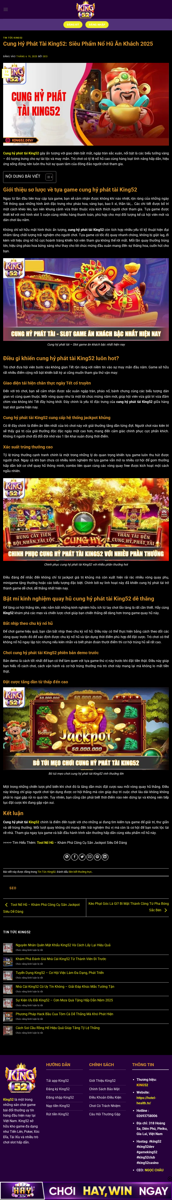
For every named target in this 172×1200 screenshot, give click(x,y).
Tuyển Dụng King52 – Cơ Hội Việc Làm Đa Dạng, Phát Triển (60, 973)
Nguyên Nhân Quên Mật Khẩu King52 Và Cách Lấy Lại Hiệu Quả (63, 945)
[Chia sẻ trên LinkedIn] (105, 857)
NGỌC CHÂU (154, 1170)
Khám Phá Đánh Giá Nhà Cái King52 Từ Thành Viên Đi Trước (61, 959)
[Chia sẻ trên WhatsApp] (67, 857)
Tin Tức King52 (12, 37)
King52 (34, 822)
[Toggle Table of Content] (47, 177)
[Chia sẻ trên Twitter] (82, 857)
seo (45, 56)
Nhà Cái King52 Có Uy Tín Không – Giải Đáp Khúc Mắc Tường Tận (65, 987)
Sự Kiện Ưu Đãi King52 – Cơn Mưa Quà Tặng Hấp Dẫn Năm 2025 (64, 1000)
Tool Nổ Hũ (45, 843)
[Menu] (5, 9)
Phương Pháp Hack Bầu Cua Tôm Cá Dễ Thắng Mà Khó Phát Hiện (64, 1014)
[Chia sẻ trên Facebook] (74, 857)
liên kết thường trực (80, 871)
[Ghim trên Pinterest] (97, 857)
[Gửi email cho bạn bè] (89, 857)
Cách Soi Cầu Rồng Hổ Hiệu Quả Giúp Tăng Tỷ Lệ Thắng (58, 1028)
